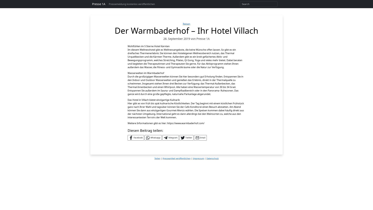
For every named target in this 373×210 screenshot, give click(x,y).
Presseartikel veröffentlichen (177, 158)
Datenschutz (212, 158)
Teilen (157, 158)
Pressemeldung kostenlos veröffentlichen (132, 4)
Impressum (198, 158)
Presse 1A (98, 4)
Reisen (186, 24)
